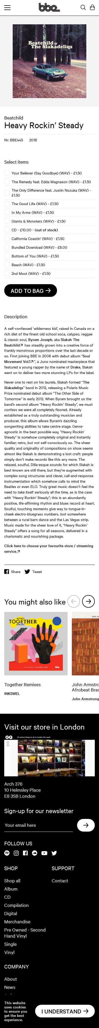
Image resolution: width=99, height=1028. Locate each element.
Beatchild (13, 117)
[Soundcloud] (34, 853)
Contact (60, 880)
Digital (10, 913)
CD (7, 897)
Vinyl (9, 952)
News (9, 987)
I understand (61, 1011)
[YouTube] (44, 853)
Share (15, 571)
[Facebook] (25, 853)
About (10, 979)
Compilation (16, 905)
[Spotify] (7, 853)
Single (10, 944)
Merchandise (17, 921)
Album (10, 889)
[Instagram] (16, 853)
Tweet (37, 571)
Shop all (12, 880)
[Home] (49, 10)
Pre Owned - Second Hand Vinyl (25, 932)
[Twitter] (54, 853)
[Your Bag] (92, 7)
